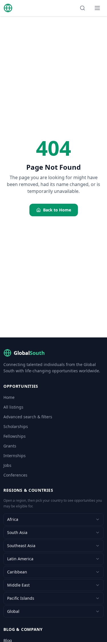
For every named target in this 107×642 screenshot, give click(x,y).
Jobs (7, 465)
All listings (13, 407)
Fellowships (14, 436)
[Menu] (97, 8)
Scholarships (15, 426)
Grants (9, 446)
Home (9, 397)
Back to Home (57, 210)
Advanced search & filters (27, 416)
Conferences (15, 475)
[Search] (82, 8)
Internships (14, 455)
